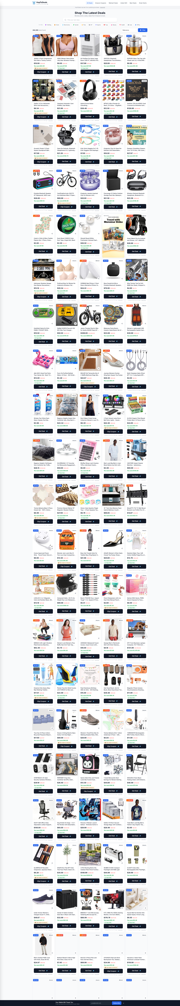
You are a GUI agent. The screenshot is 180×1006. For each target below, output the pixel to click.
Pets (84, 25)
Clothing (49, 25)
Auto (130, 25)
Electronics (67, 25)
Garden (77, 25)
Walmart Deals (113, 3)
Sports (99, 25)
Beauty (114, 25)
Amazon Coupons (100, 3)
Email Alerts (143, 3)
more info (102, 7)
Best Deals (133, 3)
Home (57, 25)
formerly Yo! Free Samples (41, 4)
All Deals (90, 3)
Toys (106, 25)
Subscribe (116, 1003)
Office (138, 25)
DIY (91, 25)
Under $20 (123, 3)
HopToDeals (41, 2)
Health (123, 25)
